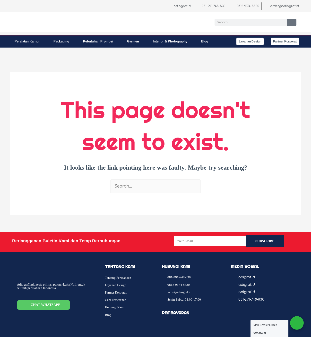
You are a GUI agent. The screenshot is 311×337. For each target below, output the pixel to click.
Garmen (133, 41)
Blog (204, 41)
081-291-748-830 (251, 299)
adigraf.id (246, 277)
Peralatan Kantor (27, 41)
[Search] (291, 22)
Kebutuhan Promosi (98, 41)
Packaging (61, 41)
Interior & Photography (170, 41)
